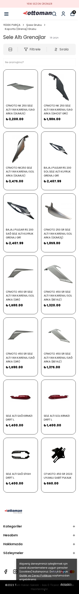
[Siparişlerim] (63, 13)
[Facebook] (5, 571)
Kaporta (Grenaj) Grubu (20, 29)
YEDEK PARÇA (11, 25)
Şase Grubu (34, 25)
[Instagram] (15, 571)
